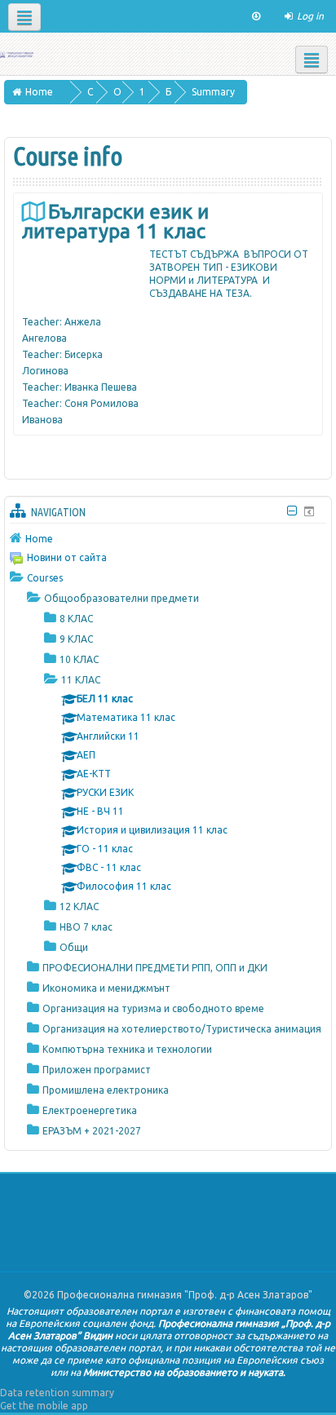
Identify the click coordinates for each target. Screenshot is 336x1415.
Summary (213, 91)
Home (39, 538)
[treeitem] (168, 538)
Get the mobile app (44, 1405)
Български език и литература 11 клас (115, 221)
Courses (45, 578)
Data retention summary (57, 1392)
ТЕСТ (161, 254)
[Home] (16, 53)
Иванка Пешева (100, 387)
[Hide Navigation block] (291, 511)
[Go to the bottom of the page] (256, 16)
